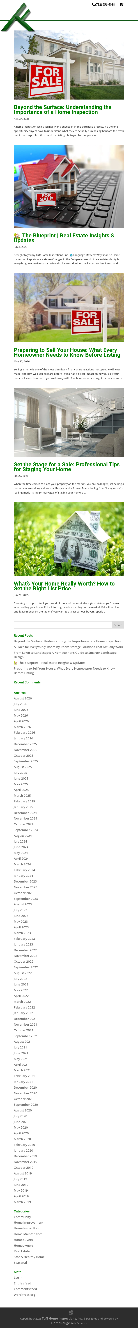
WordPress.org (24, 1295)
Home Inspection (26, 1228)
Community (22, 1217)
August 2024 (23, 836)
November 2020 (25, 1093)
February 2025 (24, 801)
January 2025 (23, 807)
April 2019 (21, 1196)
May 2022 (21, 990)
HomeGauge (60, 1323)
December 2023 (25, 881)
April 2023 (21, 927)
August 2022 (23, 973)
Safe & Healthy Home (29, 1257)
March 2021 (22, 1070)
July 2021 (20, 1047)
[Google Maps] (121, 4)
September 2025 (26, 761)
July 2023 (20, 910)
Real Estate (22, 1251)
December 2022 (25, 950)
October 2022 (23, 961)
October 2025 (23, 755)
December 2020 (25, 1087)
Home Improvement (28, 1222)
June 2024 (21, 847)
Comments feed (25, 1289)
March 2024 (22, 864)
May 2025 (21, 784)
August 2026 (23, 698)
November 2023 (25, 887)
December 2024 (25, 813)
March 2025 (22, 795)
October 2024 (23, 824)
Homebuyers (23, 1240)
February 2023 (24, 939)
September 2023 (26, 899)
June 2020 (21, 1122)
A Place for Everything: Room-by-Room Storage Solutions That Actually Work (68, 647)
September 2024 (26, 830)
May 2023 (21, 921)
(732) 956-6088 (105, 4)
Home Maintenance (28, 1234)
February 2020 (24, 1145)
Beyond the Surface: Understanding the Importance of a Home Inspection (63, 109)
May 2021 (21, 1059)
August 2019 (23, 1173)
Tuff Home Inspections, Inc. (62, 1318)
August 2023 (23, 904)
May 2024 (21, 853)
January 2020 (23, 1150)
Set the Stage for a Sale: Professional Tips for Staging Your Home (67, 467)
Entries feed (22, 1283)
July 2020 (20, 1116)
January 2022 (23, 1013)
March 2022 (22, 1002)
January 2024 (23, 876)
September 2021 (26, 1036)
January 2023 (23, 944)
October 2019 (23, 1167)
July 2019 (20, 1179)
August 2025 (23, 767)
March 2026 (22, 727)
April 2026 (21, 721)
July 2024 (20, 841)
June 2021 (21, 1053)
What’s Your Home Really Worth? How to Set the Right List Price (64, 586)
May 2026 (21, 715)
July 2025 (20, 773)
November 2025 (25, 750)
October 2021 (23, 1030)
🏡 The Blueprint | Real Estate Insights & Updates (64, 238)
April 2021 (21, 1065)
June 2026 (21, 710)
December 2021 (25, 1019)
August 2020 (23, 1110)
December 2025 (25, 744)
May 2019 (21, 1190)
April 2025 (21, 790)
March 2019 (22, 1202)
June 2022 (21, 984)
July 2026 (20, 704)
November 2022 (25, 956)
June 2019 (21, 1185)
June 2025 (21, 778)
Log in (18, 1277)
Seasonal (20, 1263)
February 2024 (24, 870)
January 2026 (23, 738)
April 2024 (21, 858)
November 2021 (25, 1024)
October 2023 (23, 893)
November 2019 (25, 1162)
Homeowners (23, 1245)
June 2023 (21, 916)
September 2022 (26, 967)
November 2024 (25, 818)
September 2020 (26, 1104)
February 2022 (24, 1007)
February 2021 (24, 1076)
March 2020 (22, 1139)
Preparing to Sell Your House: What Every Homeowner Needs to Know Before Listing (67, 352)
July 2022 (20, 979)
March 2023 (22, 933)
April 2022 (21, 996)
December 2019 (25, 1156)
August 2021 (23, 1041)
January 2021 (23, 1082)
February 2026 (24, 732)
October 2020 (23, 1099)
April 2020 (21, 1133)
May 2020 (21, 1127)
